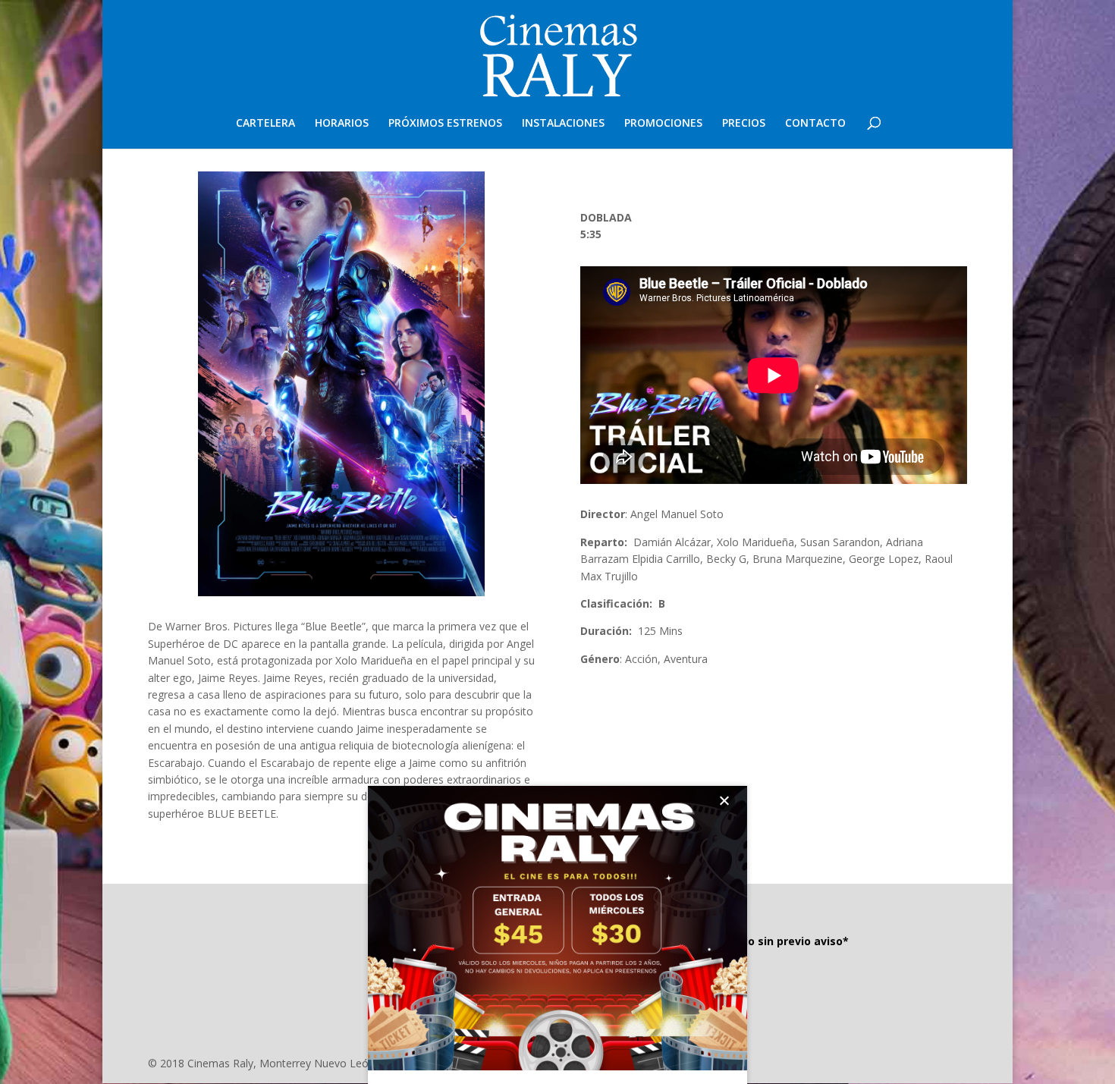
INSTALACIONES (563, 124)
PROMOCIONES (663, 124)
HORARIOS (342, 124)
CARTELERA (265, 124)
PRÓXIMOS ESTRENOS (445, 124)
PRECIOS (743, 124)
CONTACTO (815, 124)
